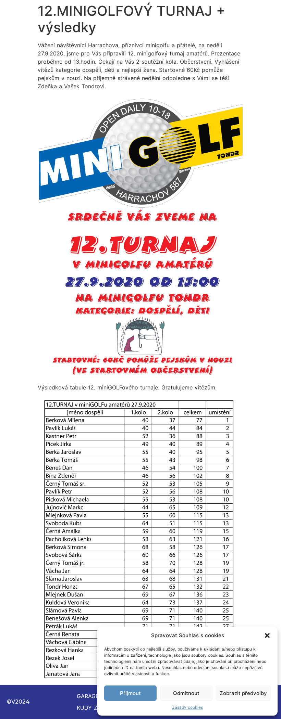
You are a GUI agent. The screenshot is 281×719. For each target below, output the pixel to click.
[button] (267, 635)
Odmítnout (186, 693)
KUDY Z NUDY (96, 707)
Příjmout (130, 693)
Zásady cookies (187, 707)
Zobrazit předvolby (243, 693)
